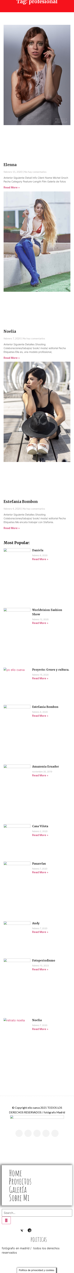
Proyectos (20, 1181)
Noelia (10, 331)
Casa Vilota (40, 826)
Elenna (10, 164)
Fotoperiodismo (43, 960)
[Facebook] (51, 1230)
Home (15, 1173)
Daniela (37, 550)
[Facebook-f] (19, 1133)
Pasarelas (39, 863)
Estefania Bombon (21, 501)
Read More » (12, 187)
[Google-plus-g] (37, 1133)
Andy (36, 923)
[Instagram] (28, 1133)
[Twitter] (55, 1133)
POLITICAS (39, 1239)
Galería (18, 1189)
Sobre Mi (19, 1198)
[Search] (6, 1220)
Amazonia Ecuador (45, 766)
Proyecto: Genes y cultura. (50, 669)
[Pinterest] (46, 1133)
